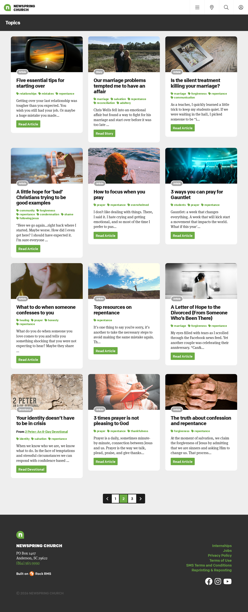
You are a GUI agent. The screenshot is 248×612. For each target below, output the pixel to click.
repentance (66, 93)
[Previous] (107, 498)
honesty (53, 320)
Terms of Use (220, 560)
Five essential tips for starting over (40, 83)
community (27, 210)
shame (68, 214)
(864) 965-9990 (28, 562)
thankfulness (139, 431)
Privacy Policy (220, 555)
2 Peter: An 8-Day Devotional (46, 432)
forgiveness (199, 93)
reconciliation (105, 103)
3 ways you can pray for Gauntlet (197, 194)
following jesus (29, 218)
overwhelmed (139, 205)
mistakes (47, 93)
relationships (28, 93)
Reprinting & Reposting (212, 570)
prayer (100, 205)
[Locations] (211, 7)
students (180, 205)
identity (24, 439)
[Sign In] (240, 7)
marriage (102, 99)
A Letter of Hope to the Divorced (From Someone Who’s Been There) (199, 312)
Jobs (227, 550)
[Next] (140, 498)
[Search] (226, 7)
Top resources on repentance (113, 310)
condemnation (49, 214)
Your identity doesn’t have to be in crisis (45, 421)
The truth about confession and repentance (201, 421)
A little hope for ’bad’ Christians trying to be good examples (41, 197)
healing (24, 320)
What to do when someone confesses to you (46, 310)
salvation (119, 99)
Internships (222, 546)
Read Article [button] (28, 124)
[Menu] (197, 7)
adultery (125, 103)
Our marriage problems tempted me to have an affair (120, 85)
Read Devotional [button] (31, 469)
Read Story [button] (104, 133)
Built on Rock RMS (33, 574)
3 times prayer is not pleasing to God (116, 421)
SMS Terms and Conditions (209, 565)
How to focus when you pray (119, 194)
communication (184, 97)
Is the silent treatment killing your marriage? (195, 83)
